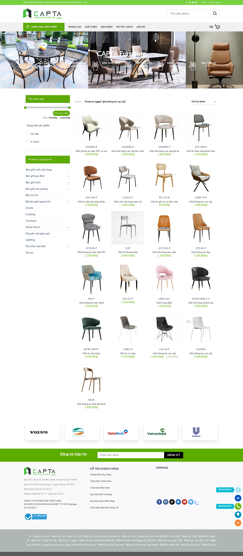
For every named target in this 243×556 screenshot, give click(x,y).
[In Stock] (27, 141)
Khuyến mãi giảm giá (37, 233)
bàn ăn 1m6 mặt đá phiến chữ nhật (160, 536)
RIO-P (91, 299)
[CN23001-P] (164, 126)
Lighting (30, 240)
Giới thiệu (91, 27)
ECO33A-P (91, 248)
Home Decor (33, 227)
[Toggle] (68, 170)
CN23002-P (128, 147)
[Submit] (215, 13)
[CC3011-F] (127, 177)
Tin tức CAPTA (124, 27)
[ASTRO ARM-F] (91, 329)
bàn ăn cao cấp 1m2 (170, 540)
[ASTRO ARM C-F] (200, 278)
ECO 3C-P (128, 299)
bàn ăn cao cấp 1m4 (197, 540)
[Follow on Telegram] (191, 502)
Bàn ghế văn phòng (37, 189)
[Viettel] (82, 431)
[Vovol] (42, 431)
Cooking (30, 214)
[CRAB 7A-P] (200, 177)
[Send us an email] (196, 2)
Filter (56, 113)
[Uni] (200, 431)
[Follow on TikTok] (172, 502)
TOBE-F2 (128, 349)
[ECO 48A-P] (200, 126)
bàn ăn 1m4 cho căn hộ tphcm (102, 536)
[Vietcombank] (160, 431)
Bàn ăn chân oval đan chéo (142, 544)
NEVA (91, 400)
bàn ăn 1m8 (190, 536)
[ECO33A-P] (91, 227)
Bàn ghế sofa (33, 182)
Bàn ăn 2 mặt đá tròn (45, 540)
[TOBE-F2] (127, 329)
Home (78, 102)
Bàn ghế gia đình (35, 176)
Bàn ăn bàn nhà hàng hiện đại (98, 540)
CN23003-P (91, 147)
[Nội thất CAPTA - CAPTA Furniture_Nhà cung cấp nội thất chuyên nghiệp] (42, 13)
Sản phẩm (106, 27)
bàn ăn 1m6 (130, 536)
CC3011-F (128, 197)
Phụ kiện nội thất (35, 246)
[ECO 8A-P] (200, 227)
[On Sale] (27, 133)
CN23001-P (164, 147)
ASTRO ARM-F (91, 349)
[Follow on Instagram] (190, 2)
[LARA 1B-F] (164, 278)
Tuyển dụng (214, 2)
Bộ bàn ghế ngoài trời (38, 201)
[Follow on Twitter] (193, 2)
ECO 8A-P (201, 248)
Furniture (31, 221)
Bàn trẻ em (32, 195)
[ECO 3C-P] (127, 278)
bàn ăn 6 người (69, 540)
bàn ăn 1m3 (75, 536)
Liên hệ (140, 27)
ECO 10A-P (164, 248)
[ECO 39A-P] (91, 177)
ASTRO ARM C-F (201, 299)
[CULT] (127, 227)
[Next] (212, 431)
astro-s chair (42, 536)
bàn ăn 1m (59, 536)
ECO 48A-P (201, 147)
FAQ (203, 2)
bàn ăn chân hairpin (85, 544)
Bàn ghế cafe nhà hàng (39, 169)
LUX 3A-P (164, 349)
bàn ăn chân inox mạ (112, 544)
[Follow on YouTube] (184, 502)
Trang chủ (74, 27)
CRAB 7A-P (201, 197)
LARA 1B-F (164, 299)
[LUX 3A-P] (164, 329)
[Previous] (31, 431)
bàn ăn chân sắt (170, 544)
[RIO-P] (91, 278)
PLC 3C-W (164, 197)
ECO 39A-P (91, 197)
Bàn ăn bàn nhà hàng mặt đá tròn (137, 540)
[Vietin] (121, 431)
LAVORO (200, 349)
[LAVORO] (200, 329)
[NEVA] (91, 379)
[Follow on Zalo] (197, 502)
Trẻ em (29, 252)
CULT (128, 248)
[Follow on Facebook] (187, 2)
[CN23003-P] (91, 126)
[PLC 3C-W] (164, 177)
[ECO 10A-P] (164, 227)
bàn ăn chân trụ (191, 544)
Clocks (29, 208)
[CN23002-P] (127, 126)
